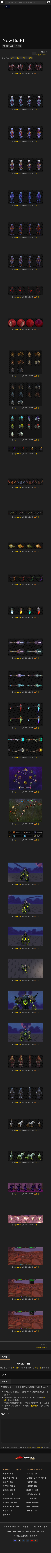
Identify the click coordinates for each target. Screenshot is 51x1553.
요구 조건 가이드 (32, 1473)
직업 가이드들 (8, 1473)
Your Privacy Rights (15, 1531)
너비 (25, 58)
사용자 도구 (27, 1526)
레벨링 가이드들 (32, 1490)
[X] (19, 1540)
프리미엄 (40, 1531)
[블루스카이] (23, 1540)
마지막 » (45, 54)
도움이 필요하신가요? (12, 1526)
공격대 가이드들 (9, 1486)
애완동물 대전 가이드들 (12, 1498)
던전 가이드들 (8, 1482)
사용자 (18, 58)
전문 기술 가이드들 (10, 1478)
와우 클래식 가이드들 (34, 1469)
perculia (18, 73)
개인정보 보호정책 (21, 1536)
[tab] (5, 1357)
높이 (30, 58)
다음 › (38, 54)
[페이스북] (27, 1540)
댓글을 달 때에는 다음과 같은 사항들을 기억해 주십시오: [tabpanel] (25, 1417)
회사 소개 (37, 1526)
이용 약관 (33, 1536)
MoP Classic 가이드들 (12, 1469)
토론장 (34, 1405)
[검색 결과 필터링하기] (34, 53)
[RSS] (36, 1540)
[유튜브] (32, 1540)
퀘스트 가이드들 (9, 1490)
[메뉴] (2, 2)
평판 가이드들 (8, 1494)
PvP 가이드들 (31, 1498)
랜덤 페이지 (30, 1531)
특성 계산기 (7, 1510)
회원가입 (38, 1367)
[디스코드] (15, 1540)
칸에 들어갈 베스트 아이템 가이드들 (37, 1478)
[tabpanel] (25, 1365)
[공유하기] (48, 2)
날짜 (12, 58)
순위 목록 (6, 1514)
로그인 (15, 1367)
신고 (37, 73)
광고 (45, 1526)
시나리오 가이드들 (10, 1502)
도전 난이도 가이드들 (11, 1506)
